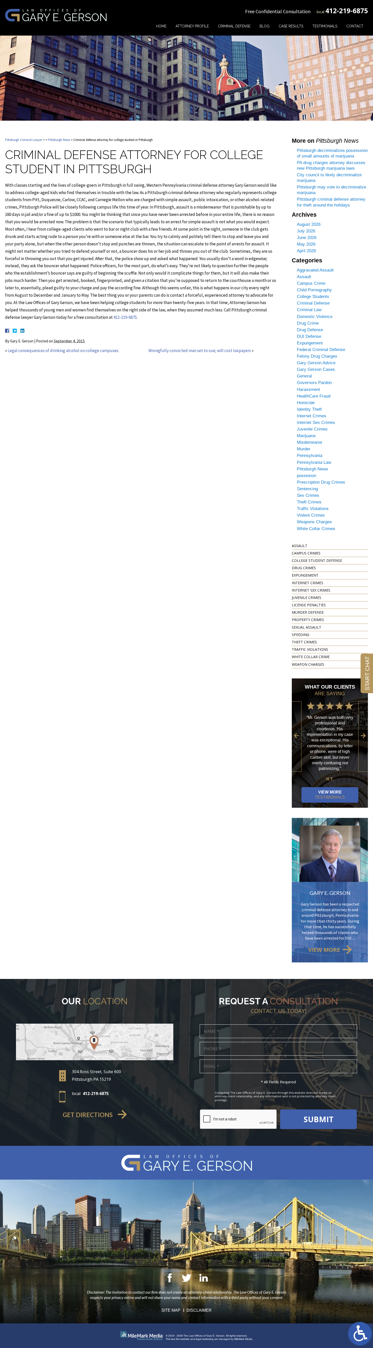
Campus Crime (311, 283)
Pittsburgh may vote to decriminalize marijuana (331, 190)
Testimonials (324, 26)
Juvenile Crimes (312, 429)
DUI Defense (309, 336)
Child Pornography (314, 290)
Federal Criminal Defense (321, 349)
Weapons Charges (314, 521)
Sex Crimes (308, 495)
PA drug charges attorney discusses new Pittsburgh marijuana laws (331, 165)
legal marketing (204, 1339)
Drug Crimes (304, 567)
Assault (304, 276)
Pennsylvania (309, 455)
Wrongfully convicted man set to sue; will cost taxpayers (199, 350)
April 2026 (306, 250)
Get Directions (88, 1114)
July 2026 (306, 231)
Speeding (300, 634)
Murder (303, 449)
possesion (306, 475)
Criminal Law (309, 309)
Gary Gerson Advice (316, 362)
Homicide (306, 402)
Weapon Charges (308, 664)
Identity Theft (309, 409)
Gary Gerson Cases (316, 369)
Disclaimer (199, 1310)
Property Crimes (308, 619)
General (304, 376)
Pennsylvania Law (314, 462)
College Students (313, 296)
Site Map (170, 1310)
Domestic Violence (314, 316)
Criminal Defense (234, 26)
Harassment (308, 389)
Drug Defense (310, 329)
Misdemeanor (310, 442)
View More (330, 795)
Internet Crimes (311, 416)
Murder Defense (308, 612)
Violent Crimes (311, 515)
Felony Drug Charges (317, 356)
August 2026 (308, 224)
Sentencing (307, 488)
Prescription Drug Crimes (321, 482)
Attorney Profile (192, 26)
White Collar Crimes (316, 528)
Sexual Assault (306, 627)
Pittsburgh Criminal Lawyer (23, 140)
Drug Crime (308, 323)
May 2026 (306, 244)
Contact (354, 26)
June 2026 (306, 237)
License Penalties (309, 604)
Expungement (310, 343)
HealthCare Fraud (313, 396)
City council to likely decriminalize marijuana (329, 177)
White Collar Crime (311, 656)
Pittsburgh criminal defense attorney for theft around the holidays (331, 202)
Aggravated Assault (315, 270)
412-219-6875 (346, 10)
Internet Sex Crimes (316, 422)
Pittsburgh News (59, 140)
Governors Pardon (314, 382)
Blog (264, 26)
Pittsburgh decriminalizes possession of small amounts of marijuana (332, 153)
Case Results (291, 26)
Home (161, 26)
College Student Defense (317, 560)
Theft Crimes (309, 502)
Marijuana (306, 435)
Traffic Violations (313, 508)
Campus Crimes (306, 553)
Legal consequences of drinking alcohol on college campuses (63, 350)
